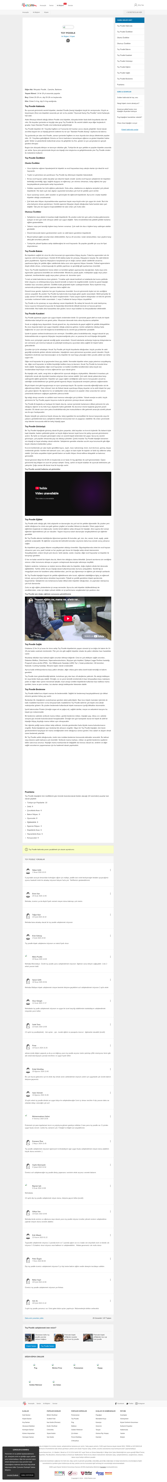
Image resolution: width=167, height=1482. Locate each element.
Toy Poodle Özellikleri (125, 32)
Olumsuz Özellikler (124, 43)
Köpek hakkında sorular (130, 129)
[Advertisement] (68, 67)
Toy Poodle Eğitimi (123, 67)
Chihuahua (75, 1441)
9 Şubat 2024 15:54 (39, 1167)
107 (68, 40)
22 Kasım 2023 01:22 (39, 1237)
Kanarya (98, 1422)
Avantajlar (123, 1415)
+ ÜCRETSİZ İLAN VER (134, 12)
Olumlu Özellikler (123, 38)
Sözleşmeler (124, 1419)
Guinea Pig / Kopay (102, 1433)
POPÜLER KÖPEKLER (79, 1411)
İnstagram (141, 1403)
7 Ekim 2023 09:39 (39, 1261)
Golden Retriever (77, 1430)
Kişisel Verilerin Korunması (129, 1422)
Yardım (122, 1433)
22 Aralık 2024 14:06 (39, 1027)
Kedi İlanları (26, 1415)
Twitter (131, 1403)
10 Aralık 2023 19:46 (39, 1214)
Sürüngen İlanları (28, 1437)
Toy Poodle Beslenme (125, 79)
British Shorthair (52, 1415)
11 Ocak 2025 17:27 (39, 1003)
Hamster (98, 1437)
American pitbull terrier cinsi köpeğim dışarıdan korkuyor (127, 110)
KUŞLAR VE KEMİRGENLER (106, 1411)
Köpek (72, 36)
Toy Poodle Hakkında (124, 26)
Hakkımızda (124, 1430)
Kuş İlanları (26, 1422)
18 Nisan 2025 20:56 (39, 982)
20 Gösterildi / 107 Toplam (102, 1318)
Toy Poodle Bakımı (124, 49)
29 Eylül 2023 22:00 (39, 1282)
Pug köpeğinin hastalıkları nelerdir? (129, 117)
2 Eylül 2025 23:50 (38, 938)
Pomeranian (75, 1415)
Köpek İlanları (31, 1346)
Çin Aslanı (74, 1433)
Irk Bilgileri (60, 5)
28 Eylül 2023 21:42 (39, 1303)
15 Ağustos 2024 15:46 (40, 1095)
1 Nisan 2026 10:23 (39, 872)
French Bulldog (76, 1437)
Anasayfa (43, 5)
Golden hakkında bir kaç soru (127, 97)
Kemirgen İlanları (28, 1430)
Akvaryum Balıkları (28, 1426)
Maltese (74, 1426)
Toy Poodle (75, 1419)
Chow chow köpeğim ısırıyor (127, 123)
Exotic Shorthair (52, 1426)
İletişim (122, 1437)
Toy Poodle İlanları (47, 1346)
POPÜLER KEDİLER (54, 1411)
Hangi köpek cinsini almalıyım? (128, 103)
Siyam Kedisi (51, 1433)
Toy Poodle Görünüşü (124, 61)
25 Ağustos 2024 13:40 (40, 1071)
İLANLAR (25, 1411)
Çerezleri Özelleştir (12, 1475)
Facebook (120, 1403)
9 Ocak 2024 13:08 (39, 1188)
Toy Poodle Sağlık (123, 73)
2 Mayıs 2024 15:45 (39, 1143)
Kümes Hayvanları (28, 1433)
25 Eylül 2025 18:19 (39, 917)
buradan (103, 1467)
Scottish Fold (51, 1419)
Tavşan (98, 1430)
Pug (72, 1422)
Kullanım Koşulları (126, 1426)
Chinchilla (50, 1430)
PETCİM (123, 1411)
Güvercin (99, 1426)
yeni (65, 3)
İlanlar (51, 5)
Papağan (99, 1415)
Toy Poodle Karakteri (124, 55)
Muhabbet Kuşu (101, 1419)
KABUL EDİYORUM (27, 1475)
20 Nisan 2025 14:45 (39, 959)
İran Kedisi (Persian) (53, 1422)
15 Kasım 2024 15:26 (39, 1048)
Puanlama (120, 85)
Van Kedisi (50, 1437)
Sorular (70, 5)
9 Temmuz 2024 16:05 (40, 1119)
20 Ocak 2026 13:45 (39, 896)
